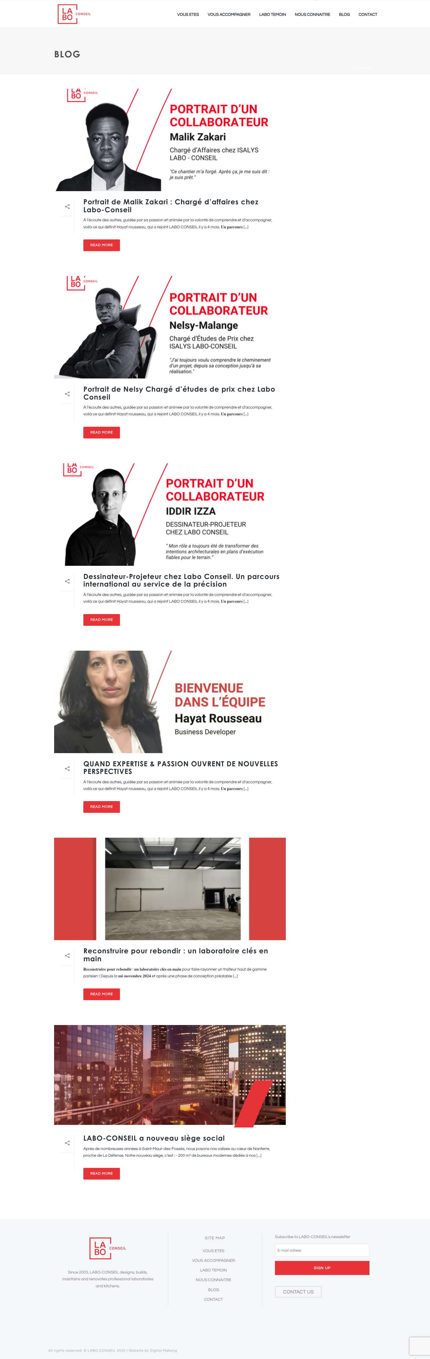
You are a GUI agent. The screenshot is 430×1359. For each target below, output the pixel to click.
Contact (368, 15)
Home (355, 68)
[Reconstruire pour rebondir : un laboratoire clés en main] (170, 889)
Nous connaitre (312, 15)
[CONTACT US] (298, 1302)
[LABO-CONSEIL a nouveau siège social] (170, 1076)
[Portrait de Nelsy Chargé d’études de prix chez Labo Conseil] (170, 327)
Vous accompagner (229, 15)
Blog (344, 15)
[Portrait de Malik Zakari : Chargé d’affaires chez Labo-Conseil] (170, 140)
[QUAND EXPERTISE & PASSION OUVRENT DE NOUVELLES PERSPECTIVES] (170, 702)
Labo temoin (272, 15)
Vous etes (188, 15)
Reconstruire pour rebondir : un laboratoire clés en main (175, 955)
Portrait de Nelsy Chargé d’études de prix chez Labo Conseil (179, 393)
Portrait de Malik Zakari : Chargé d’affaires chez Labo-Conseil (171, 206)
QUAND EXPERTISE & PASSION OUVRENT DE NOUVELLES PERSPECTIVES (180, 768)
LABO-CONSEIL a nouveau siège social (154, 1138)
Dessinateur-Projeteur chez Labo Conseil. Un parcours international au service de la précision (181, 580)
